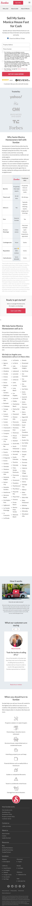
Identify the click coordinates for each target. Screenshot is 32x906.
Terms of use (21, 890)
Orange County (7, 874)
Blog (3, 845)
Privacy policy (14, 890)
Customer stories (6, 818)
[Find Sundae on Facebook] (8, 886)
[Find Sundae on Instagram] (20, 886)
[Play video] (16, 592)
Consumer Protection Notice (24, 899)
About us (5, 830)
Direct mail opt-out (6, 893)
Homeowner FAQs (7, 814)
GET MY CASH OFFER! (16, 74)
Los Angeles (6, 870)
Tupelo (20, 861)
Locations (5, 856)
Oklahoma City (22, 874)
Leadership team (6, 838)
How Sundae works (8, 807)
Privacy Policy (8, 70)
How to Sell (14, 8)
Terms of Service (21, 69)
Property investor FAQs (8, 816)
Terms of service (5, 890)
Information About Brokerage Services (10, 899)
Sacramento (6, 877)
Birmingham (6, 861)
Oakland (5, 872)
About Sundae (5, 833)
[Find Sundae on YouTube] (23, 886)
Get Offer (18, 2)
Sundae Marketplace (7, 847)
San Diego (6, 879)
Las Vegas (20, 868)
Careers (4, 836)
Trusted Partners (6, 852)
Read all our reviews (16, 684)
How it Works (25, 8)
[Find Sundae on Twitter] (12, 886)
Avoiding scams (6, 812)
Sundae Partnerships (7, 850)
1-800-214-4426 (6, 826)
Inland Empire (7, 868)
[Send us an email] (16, 886)
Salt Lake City (21, 881)
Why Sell (5, 8)
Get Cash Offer (16, 311)
